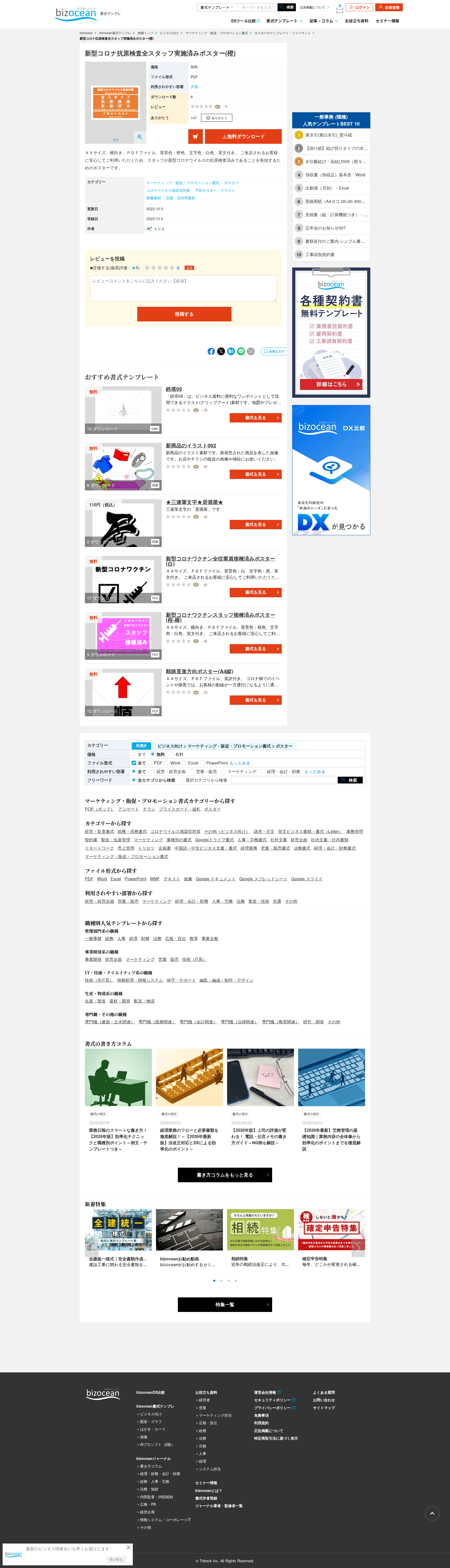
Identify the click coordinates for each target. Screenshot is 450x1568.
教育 (194, 938)
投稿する (184, 314)
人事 (121, 938)
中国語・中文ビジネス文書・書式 (205, 848)
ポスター (231, 182)
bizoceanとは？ (208, 1490)
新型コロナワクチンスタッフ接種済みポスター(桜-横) (220, 617)
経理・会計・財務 (191, 901)
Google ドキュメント (216, 879)
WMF (155, 879)
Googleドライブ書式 (214, 840)
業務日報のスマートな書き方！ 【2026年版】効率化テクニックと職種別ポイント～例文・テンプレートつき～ (118, 1139)
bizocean (87, 32)
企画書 (164, 848)
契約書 (91, 840)
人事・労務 (222, 901)
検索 (290, 7)
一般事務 (93, 938)
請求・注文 (264, 831)
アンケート (128, 809)
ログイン (362, 7)
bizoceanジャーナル (153, 1458)
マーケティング (148, 840)
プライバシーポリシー (273, 1407)
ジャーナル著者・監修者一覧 (219, 1505)
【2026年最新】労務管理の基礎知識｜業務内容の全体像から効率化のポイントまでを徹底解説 (331, 1139)
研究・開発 (313, 1022)
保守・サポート (181, 980)
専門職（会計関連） (198, 1022)
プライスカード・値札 (180, 809)
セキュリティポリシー (273, 1399)
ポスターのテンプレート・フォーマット (283, 32)
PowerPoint (135, 879)
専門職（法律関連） (239, 1022)
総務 (109, 938)
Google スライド (307, 879)
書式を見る (255, 417)
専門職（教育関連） (280, 1022)
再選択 (141, 746)
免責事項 (261, 1415)
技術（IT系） (194, 959)
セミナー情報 (387, 20)
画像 (188, 879)
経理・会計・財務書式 (335, 848)
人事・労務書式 (252, 840)
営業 (162, 959)
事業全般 (210, 938)
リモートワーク (99, 848)
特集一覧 (225, 1304)
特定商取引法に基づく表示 (276, 1438)
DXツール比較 (243, 20)
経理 (133, 938)
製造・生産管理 (115, 840)
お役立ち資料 (356, 20)
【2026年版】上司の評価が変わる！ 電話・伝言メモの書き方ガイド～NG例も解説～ (259, 1136)
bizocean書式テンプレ (115, 32)
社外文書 (278, 840)
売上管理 (126, 848)
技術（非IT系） (99, 980)
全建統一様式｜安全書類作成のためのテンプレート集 (139, 1259)
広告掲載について (312, 7)
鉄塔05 (174, 389)
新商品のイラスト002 (191, 445)
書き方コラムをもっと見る (225, 1175)
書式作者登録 (206, 1498)
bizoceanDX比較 (150, 1392)
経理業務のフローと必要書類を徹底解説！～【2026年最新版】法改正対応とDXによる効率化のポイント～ (189, 1139)
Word (102, 879)
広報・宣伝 (175, 938)
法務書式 (302, 848)
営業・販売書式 (275, 848)
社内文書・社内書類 (329, 840)
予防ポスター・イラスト (215, 190)
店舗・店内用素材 (180, 197)
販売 (174, 959)
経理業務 (249, 848)
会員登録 (392, 7)
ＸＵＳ (159, 228)
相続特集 (239, 1258)
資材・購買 (119, 1001)
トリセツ (146, 848)
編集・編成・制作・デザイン (226, 980)
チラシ (149, 809)
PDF (89, 879)
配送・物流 (144, 1001)
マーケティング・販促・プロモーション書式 (217, 32)
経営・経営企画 (99, 901)
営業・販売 (128, 901)
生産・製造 (95, 1001)
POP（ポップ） (100, 809)
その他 (291, 901)
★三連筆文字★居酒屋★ (194, 502)
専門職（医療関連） (157, 1022)
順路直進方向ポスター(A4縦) (199, 671)
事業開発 (93, 959)
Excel (116, 879)
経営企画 (299, 840)
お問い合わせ (324, 1399)
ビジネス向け (170, 32)
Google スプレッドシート (263, 879)
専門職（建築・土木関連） (110, 1022)
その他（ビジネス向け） (227, 831)
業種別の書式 (179, 840)
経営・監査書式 (99, 831)
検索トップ (146, 32)
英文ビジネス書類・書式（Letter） (310, 831)
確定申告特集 (314, 1258)
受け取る (116, 1559)
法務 (240, 901)
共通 (194, 86)
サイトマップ (324, 1407)
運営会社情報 (265, 1392)
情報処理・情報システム (140, 980)
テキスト (172, 879)
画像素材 (153, 197)
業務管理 (354, 831)
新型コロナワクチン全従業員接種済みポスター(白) (220, 561)
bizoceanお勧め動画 (179, 1259)
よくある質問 (324, 1392)
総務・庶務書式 (132, 831)
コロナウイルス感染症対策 (168, 190)
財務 (145, 938)
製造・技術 (258, 901)
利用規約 (261, 1422)
